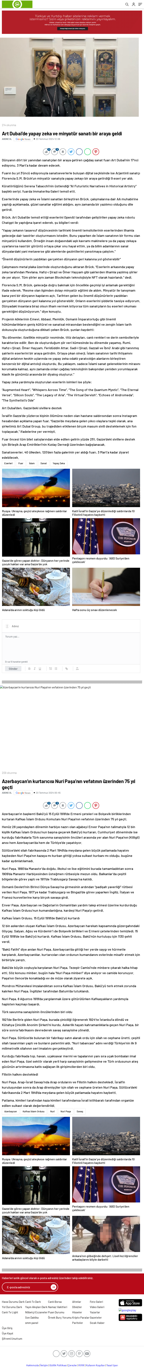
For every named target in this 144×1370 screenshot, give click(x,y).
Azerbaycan (10, 1111)
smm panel (31, 1322)
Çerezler (72, 1365)
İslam (32, 463)
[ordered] (50, 668)
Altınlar (76, 1301)
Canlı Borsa (55, 1301)
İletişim (44, 1365)
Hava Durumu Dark (13, 1301)
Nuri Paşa (66, 1111)
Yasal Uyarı (112, 1365)
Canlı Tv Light (10, 1312)
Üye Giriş (7, 1328)
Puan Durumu (56, 1312)
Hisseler (77, 1312)
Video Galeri (97, 1307)
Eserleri (8, 463)
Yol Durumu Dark (12, 1307)
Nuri (52, 1111)
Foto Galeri (96, 1301)
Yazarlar (95, 1312)
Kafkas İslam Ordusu (33, 1111)
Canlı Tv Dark (33, 1301)
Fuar (20, 463)
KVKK (82, 1365)
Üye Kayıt (7, 1333)
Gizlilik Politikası (58, 1365)
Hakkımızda (32, 1365)
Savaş (80, 1111)
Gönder (13, 668)
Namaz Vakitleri (57, 1307)
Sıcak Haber (97, 1322)
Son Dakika (32, 1317)
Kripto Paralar (80, 1317)
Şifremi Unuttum (12, 1338)
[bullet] (55, 668)
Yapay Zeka (59, 463)
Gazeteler (96, 1317)
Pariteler (77, 1322)
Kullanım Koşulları (95, 1365)
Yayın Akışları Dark (36, 1307)
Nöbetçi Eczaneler (36, 1312)
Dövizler (77, 1307)
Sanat (43, 463)
